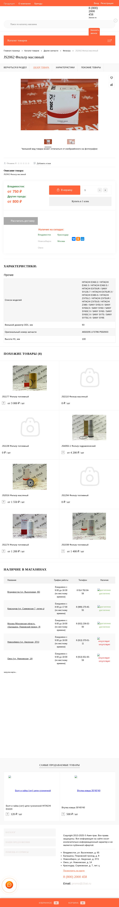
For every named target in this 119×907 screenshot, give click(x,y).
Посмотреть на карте (74, 870)
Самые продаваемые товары (59, 765)
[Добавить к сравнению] (111, 84)
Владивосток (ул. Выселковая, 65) (23, 592)
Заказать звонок (94, 31)
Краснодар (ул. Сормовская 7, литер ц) (25, 608)
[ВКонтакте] (74, 239)
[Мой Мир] (82, 239)
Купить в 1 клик (80, 201)
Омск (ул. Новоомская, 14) (20, 658)
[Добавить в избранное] (111, 78)
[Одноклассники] (78, 239)
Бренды (38, 3)
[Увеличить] (59, 104)
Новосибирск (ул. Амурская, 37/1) (23, 642)
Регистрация (107, 3)
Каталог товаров (17, 40)
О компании (24, 3)
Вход (96, 3)
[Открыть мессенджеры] (9, 885)
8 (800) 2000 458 (93, 11)
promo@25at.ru (81, 883)
